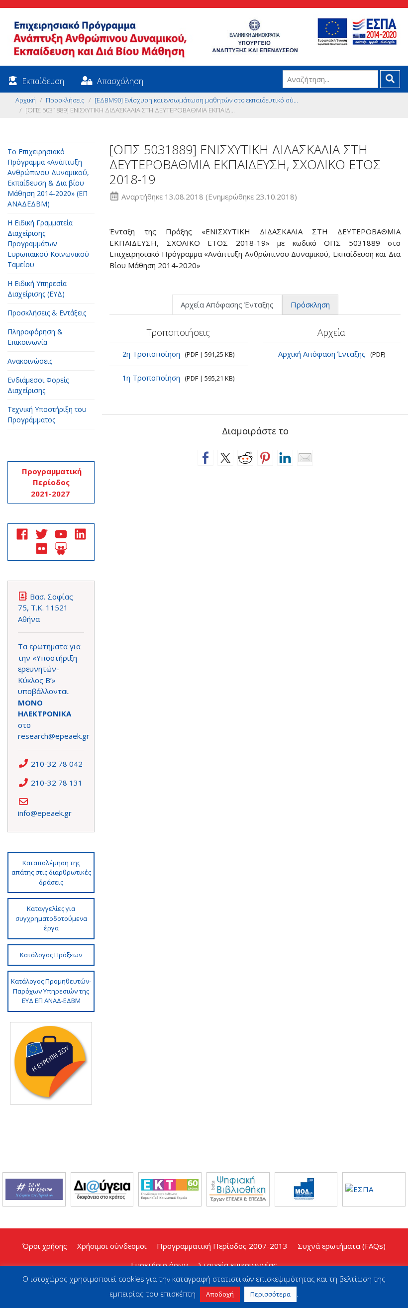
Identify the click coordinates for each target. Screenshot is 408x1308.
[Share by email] (305, 458)
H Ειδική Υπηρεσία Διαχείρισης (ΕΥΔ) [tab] (37, 289)
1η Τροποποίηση (151, 378)
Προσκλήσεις (65, 100)
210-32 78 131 (57, 783)
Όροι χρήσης (44, 1246)
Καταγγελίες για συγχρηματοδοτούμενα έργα (51, 918)
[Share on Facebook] (205, 458)
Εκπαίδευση (43, 81)
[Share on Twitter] (225, 458)
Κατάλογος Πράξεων (51, 954)
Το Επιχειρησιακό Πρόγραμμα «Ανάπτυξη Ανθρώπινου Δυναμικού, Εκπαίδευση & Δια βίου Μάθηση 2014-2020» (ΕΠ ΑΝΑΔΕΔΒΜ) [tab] (48, 177)
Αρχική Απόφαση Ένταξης (322, 354)
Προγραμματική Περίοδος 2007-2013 (222, 1246)
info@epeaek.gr (45, 813)
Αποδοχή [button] (220, 1294)
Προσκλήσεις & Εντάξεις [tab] (46, 312)
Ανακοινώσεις (29, 361)
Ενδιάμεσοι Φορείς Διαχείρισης (38, 385)
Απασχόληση (120, 81)
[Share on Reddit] (245, 458)
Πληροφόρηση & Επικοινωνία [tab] (35, 337)
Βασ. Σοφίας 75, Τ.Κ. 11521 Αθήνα (45, 608)
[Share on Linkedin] (285, 458)
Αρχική (25, 100)
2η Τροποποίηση (151, 354)
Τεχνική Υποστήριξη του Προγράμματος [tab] (47, 414)
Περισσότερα (270, 1294)
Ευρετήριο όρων (159, 1265)
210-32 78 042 (57, 764)
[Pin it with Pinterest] (265, 458)
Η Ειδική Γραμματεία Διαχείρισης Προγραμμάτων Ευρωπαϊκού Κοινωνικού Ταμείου (48, 243)
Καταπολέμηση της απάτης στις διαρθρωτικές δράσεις (51, 872)
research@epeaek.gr (54, 736)
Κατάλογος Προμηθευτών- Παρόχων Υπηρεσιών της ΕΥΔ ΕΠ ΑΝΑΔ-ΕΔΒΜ (51, 991)
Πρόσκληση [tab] (310, 304)
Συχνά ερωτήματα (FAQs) (342, 1246)
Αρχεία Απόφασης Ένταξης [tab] (227, 304)
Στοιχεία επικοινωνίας (237, 1265)
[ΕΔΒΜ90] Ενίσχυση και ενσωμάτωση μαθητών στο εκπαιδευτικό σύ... (196, 100)
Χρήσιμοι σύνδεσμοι (112, 1246)
